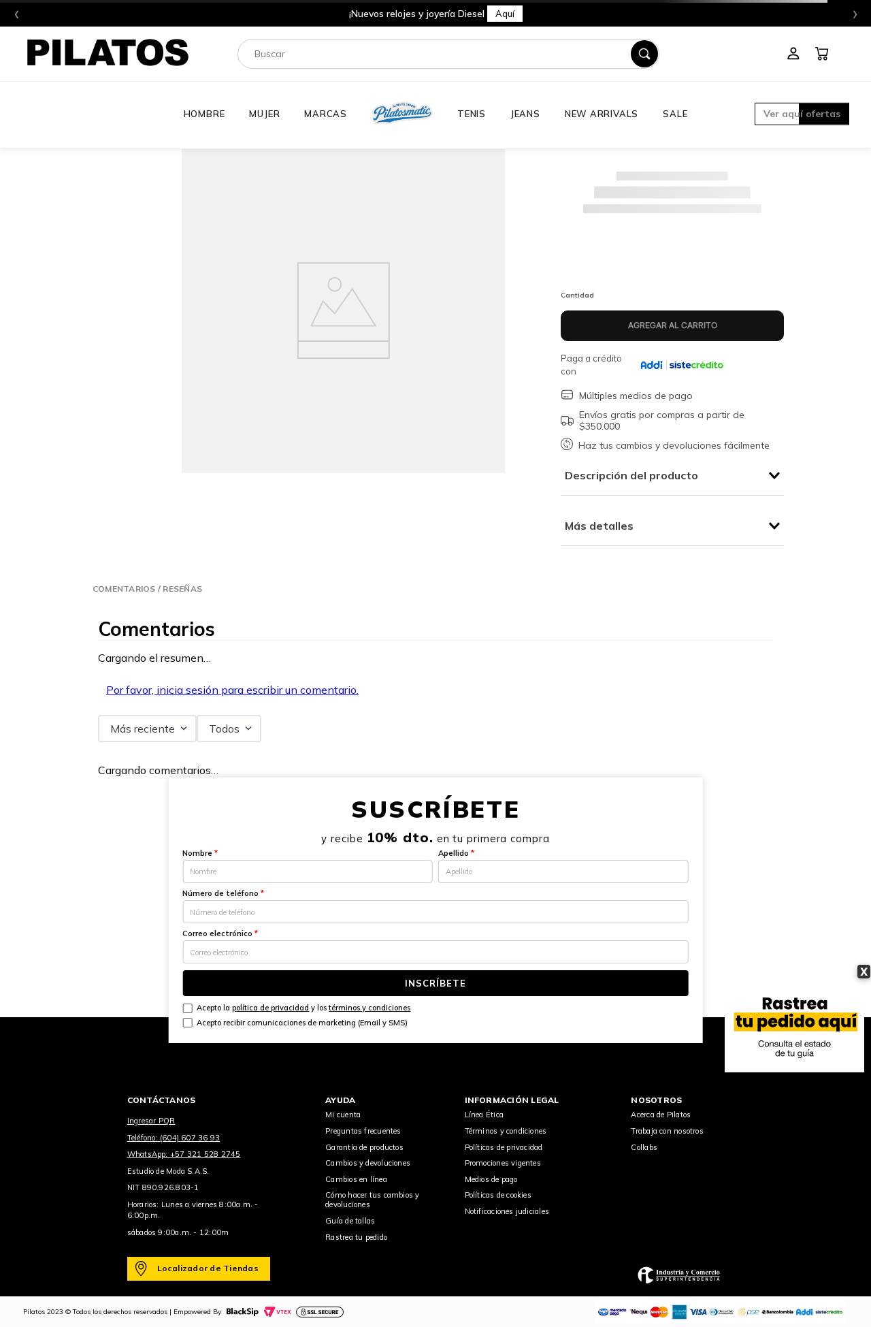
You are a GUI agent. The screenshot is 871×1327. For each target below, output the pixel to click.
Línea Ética (484, 1114)
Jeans (525, 113)
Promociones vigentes (503, 1163)
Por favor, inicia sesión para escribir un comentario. (232, 690)
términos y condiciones (369, 1007)
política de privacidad (270, 1007)
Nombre (200, 853)
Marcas (325, 113)
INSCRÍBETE (435, 983)
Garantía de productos (364, 1147)
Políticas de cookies (498, 1195)
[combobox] (448, 53)
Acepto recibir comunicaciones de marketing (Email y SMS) (302, 1022)
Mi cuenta (343, 1114)
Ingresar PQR (151, 1120)
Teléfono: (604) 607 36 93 (173, 1137)
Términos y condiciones (506, 1131)
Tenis (471, 113)
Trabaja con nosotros (667, 1131)
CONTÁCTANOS (161, 1100)
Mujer (264, 113)
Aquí (600, 13)
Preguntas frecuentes (363, 1131)
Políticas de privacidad (504, 1147)
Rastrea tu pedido (356, 1237)
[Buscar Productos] (644, 53)
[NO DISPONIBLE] (672, 325)
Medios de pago (491, 1179)
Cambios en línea (356, 1179)
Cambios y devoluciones (367, 1163)
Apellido (456, 853)
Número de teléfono (223, 893)
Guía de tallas (350, 1221)
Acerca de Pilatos (661, 1114)
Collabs (644, 1147)
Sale (675, 113)
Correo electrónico (220, 933)
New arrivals (601, 113)
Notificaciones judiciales (507, 1211)
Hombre (204, 113)
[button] (802, 115)
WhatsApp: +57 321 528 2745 (184, 1154)
